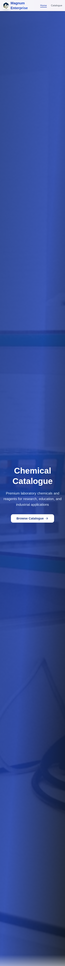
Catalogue (56, 5)
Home (43, 5)
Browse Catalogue (30, 518)
